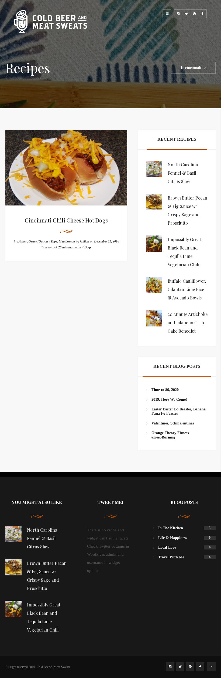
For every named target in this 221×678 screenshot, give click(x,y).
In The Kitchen (170, 528)
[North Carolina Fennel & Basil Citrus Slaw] (154, 169)
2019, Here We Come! (169, 399)
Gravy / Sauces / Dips (43, 241)
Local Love (167, 547)
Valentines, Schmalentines (172, 423)
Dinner (22, 241)
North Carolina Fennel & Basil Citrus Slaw (183, 173)
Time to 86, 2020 (165, 390)
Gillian (84, 241)
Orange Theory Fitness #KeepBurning (170, 435)
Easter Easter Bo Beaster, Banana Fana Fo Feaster (178, 411)
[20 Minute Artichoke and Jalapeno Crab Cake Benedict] (154, 318)
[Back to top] (211, 666)
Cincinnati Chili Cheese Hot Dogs (66, 220)
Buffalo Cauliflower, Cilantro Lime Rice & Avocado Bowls (187, 289)
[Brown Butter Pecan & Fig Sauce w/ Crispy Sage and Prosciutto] (154, 202)
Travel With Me (171, 557)
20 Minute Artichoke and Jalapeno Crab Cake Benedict (188, 322)
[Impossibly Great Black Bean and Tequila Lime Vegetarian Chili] (154, 243)
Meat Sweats (67, 241)
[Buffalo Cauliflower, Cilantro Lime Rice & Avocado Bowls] (154, 285)
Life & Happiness (172, 538)
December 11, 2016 (106, 241)
